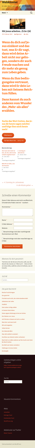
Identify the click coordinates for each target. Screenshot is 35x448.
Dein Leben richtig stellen (9, 307)
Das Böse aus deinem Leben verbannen (13, 337)
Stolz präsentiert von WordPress (11, 444)
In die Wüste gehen (24, 185)
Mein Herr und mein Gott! (9, 322)
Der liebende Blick (7, 331)
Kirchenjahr (5, 351)
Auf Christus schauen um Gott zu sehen (13, 319)
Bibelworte (8, 135)
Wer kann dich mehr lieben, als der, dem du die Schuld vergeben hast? (9, 152)
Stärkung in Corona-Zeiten (9, 348)
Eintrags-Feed (8, 415)
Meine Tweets (8, 433)
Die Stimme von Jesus (8, 316)
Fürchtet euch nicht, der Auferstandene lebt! (15, 298)
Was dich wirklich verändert (10, 334)
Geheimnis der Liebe (8, 301)
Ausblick (4, 304)
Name (4, 220)
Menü (4, 13)
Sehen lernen (6, 328)
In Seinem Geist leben (8, 310)
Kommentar (6, 207)
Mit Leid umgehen (7, 325)
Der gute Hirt (5, 295)
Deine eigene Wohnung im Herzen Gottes (14, 313)
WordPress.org (8, 421)
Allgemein (19, 34)
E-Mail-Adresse (7, 224)
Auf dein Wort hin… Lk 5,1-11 (14, 140)
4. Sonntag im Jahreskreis (13, 182)
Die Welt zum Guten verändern (11, 345)
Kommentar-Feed (9, 418)
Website (4, 228)
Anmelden (7, 412)
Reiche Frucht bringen (8, 292)
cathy (26, 34)
